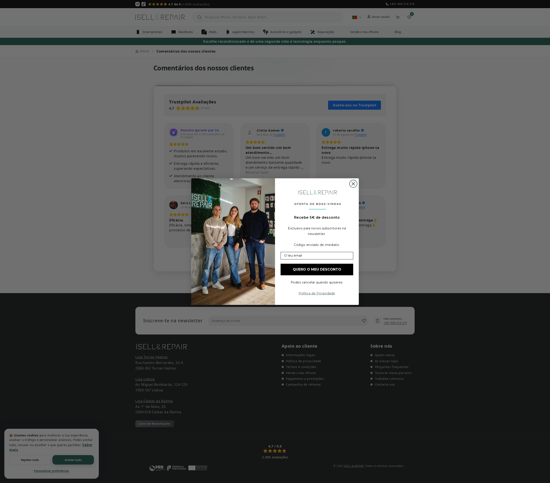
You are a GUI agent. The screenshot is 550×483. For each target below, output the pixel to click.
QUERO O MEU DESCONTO (317, 269)
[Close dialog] (353, 184)
